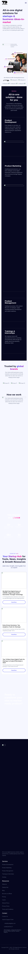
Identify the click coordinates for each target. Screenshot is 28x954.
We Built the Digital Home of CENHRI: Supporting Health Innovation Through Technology (13, 592)
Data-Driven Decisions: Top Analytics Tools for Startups (12, 626)
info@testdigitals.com (10, 923)
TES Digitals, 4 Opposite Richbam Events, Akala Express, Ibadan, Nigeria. (12, 931)
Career (4, 900)
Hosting (4, 877)
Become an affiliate (7, 893)
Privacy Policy (5, 906)
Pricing (4, 896)
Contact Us (5, 916)
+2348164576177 (8, 926)
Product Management (7, 870)
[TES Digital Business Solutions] (4, 2)
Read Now (14, 602)
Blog (3, 890)
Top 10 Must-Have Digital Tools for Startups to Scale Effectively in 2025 (14, 661)
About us (4, 884)
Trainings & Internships (8, 874)
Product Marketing (6, 867)
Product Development (7, 864)
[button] (3, 383)
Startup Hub (5, 887)
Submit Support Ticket (7, 919)
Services (5, 861)
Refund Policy (5, 903)
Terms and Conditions (7, 909)
